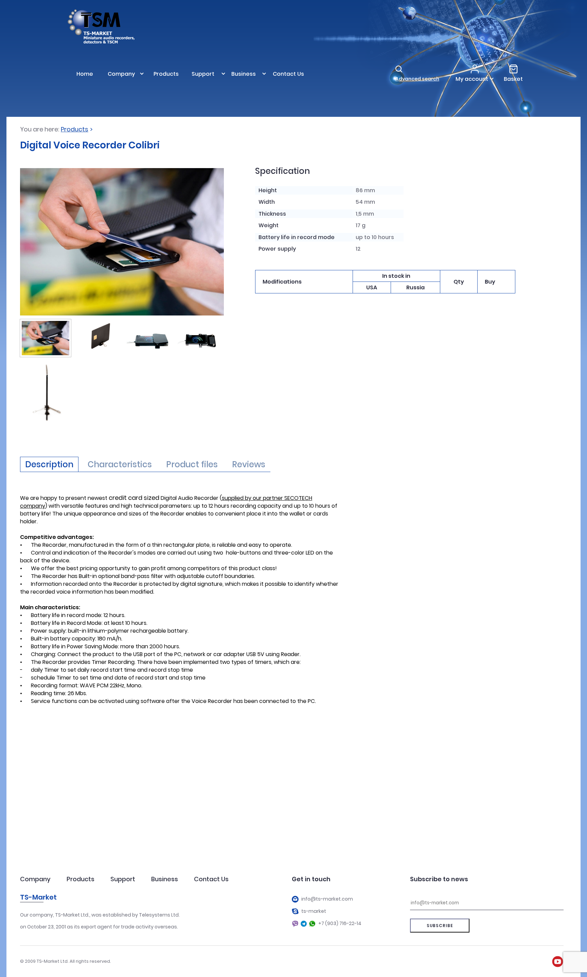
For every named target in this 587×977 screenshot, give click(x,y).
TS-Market (38, 897)
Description (49, 464)
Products (74, 129)
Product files (192, 464)
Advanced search (417, 78)
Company (35, 879)
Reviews (248, 464)
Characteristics (120, 464)
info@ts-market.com (327, 899)
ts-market (313, 911)
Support (122, 879)
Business (164, 879)
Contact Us (211, 879)
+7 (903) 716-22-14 (339, 923)
